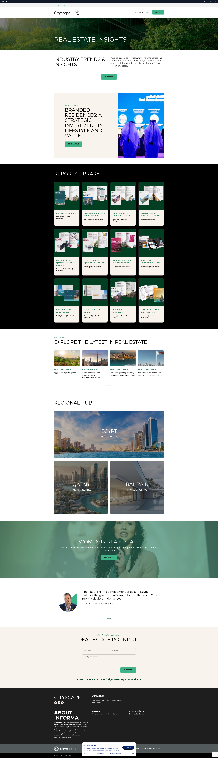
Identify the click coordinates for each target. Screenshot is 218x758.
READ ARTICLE (73, 144)
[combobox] (106, 656)
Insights (148, 12)
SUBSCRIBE (158, 12)
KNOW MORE (109, 558)
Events (136, 12)
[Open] (134, 657)
